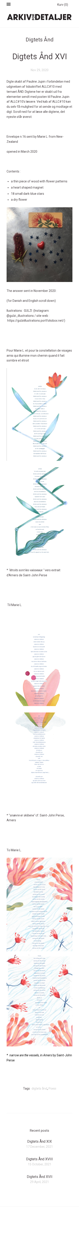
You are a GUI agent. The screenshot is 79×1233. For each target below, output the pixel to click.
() (62, 4)
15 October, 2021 (39, 1164)
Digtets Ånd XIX (39, 1141)
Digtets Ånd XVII (39, 1177)
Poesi (52, 1088)
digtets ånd (39, 1088)
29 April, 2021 (39, 1182)
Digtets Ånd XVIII (39, 1159)
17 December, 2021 (39, 1146)
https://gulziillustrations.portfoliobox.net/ (35, 320)
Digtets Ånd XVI (39, 56)
